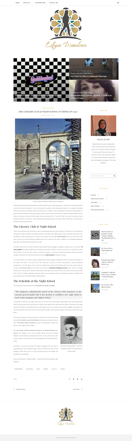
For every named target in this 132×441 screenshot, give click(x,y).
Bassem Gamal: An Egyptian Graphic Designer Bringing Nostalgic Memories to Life (108, 236)
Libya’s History (48, 108)
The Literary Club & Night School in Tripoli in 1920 (48, 111)
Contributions (40, 2)
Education (29, 368)
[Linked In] (81, 379)
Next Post (76, 389)
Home (17, 2)
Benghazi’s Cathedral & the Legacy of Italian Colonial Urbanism (108, 275)
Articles (26, 2)
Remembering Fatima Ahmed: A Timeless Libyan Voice (108, 262)
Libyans (46, 368)
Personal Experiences (97, 209)
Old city (54, 368)
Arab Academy (49, 255)
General (93, 195)
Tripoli (63, 368)
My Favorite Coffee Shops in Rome (107, 286)
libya (38, 368)
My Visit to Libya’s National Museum (107, 249)
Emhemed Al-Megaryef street (58, 268)
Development (19, 368)
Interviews (94, 202)
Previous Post (21, 389)
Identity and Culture (97, 198)
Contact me (53, 2)
